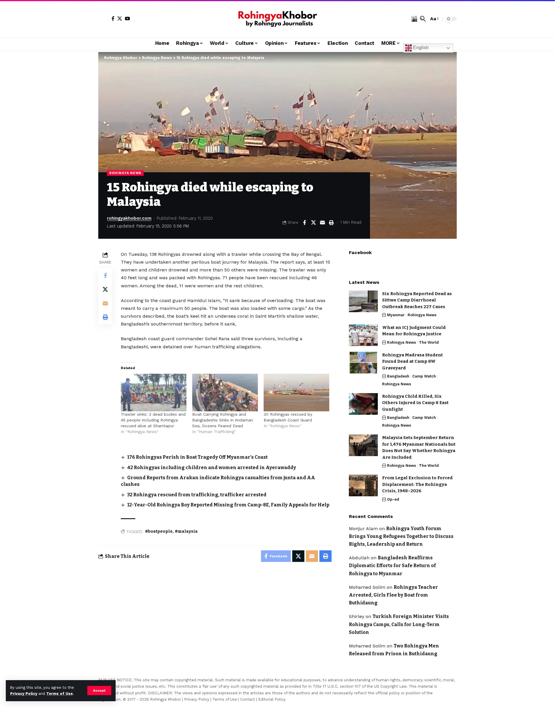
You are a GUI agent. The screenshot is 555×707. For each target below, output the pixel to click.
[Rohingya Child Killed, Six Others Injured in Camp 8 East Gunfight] (363, 404)
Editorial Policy (272, 699)
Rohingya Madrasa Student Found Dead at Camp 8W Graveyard (412, 361)
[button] (99, 690)
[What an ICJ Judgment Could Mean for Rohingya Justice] (363, 335)
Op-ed (393, 499)
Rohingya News (125, 173)
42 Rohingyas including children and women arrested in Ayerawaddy (211, 467)
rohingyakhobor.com (129, 218)
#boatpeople (159, 531)
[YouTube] (127, 18)
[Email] (322, 222)
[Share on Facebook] (304, 222)
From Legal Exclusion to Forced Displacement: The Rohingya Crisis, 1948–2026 (417, 484)
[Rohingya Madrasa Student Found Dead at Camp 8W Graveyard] (363, 362)
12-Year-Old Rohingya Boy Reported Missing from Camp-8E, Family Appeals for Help (228, 505)
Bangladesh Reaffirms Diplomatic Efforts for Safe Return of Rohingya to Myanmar (392, 565)
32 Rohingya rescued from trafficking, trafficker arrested (197, 494)
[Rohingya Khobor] (277, 18)
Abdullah (359, 557)
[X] (119, 18)
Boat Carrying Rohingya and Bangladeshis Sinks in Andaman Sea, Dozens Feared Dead (222, 420)
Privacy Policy (23, 693)
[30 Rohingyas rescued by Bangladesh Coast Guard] (296, 392)
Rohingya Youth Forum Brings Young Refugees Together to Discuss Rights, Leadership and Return (401, 536)
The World (429, 342)
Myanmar (396, 315)
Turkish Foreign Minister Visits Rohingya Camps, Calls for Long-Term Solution (399, 624)
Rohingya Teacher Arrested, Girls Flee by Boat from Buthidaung (393, 595)
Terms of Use (59, 693)
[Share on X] (313, 222)
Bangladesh (398, 376)
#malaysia (186, 531)
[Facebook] (113, 18)
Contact (247, 699)
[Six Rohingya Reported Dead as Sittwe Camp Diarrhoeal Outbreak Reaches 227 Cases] (363, 301)
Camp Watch (424, 376)
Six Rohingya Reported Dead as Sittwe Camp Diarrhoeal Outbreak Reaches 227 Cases (417, 300)
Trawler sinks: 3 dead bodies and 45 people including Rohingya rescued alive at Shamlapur (153, 420)
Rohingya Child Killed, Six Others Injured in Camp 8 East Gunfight (415, 403)
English (420, 47)
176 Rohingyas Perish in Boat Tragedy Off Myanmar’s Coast (197, 457)
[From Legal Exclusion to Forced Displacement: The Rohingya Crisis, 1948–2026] (363, 485)
